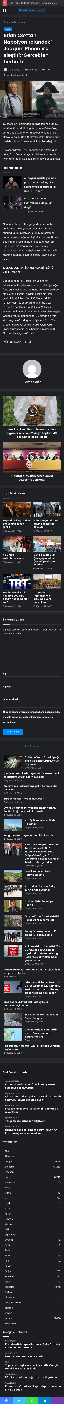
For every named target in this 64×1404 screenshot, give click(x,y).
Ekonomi (9, 1166)
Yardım (8, 1313)
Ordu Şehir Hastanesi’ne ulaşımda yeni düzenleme (42, 597)
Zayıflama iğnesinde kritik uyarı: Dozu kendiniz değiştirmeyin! (41, 1033)
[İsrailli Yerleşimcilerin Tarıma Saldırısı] (13, 876)
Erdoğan (9, 1172)
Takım (8, 1281)
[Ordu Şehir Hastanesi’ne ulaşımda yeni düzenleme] (47, 581)
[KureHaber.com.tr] (32, 10)
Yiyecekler (10, 1323)
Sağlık (8, 1271)
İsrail (7, 1203)
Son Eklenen (32, 746)
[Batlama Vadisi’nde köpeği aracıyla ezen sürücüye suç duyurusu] (13, 762)
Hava (7, 1187)
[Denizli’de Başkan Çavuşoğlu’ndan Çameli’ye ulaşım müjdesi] (47, 544)
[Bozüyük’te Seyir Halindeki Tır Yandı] (13, 825)
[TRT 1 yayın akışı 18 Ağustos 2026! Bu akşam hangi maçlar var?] (17, 581)
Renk (7, 1255)
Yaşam (21, 22)
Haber (8, 1177)
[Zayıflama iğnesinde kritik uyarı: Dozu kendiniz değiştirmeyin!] (13, 1034)
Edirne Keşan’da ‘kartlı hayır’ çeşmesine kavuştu (47, 524)
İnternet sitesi (10, 699)
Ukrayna (9, 1297)
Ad (5, 674)
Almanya (9, 1156)
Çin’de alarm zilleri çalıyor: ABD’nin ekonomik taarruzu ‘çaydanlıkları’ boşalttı (32, 775)
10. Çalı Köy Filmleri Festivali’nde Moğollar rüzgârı (38, 203)
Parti (7, 1245)
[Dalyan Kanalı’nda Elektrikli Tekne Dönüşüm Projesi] (13, 921)
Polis (7, 1250)
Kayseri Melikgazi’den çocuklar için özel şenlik (16, 524)
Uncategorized (13, 1302)
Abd (7, 1151)
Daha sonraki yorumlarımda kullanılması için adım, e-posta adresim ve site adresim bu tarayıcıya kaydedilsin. (32, 717)
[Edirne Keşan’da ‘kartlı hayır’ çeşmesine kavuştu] (47, 509)
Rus (7, 1260)
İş (5, 1198)
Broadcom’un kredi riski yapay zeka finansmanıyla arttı (26, 1003)
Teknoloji (9, 1286)
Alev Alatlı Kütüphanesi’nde (13, 556)
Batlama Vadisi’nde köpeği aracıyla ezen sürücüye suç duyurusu (42, 761)
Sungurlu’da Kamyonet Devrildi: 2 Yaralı (28, 835)
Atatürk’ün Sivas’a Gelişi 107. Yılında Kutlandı (40, 888)
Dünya (8, 1161)
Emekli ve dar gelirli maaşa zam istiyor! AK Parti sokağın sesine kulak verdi (30, 809)
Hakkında (10, 1182)
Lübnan (9, 1219)
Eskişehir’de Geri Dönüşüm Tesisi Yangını (41, 1016)
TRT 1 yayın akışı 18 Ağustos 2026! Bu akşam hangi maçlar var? (16, 597)
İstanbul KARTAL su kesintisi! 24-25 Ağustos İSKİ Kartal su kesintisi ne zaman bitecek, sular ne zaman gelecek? (42, 988)
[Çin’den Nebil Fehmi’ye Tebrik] (13, 906)
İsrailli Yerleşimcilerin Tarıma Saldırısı (38, 873)
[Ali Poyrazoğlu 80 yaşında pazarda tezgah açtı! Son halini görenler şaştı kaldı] (12, 182)
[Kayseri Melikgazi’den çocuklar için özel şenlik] (17, 509)
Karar (8, 1208)
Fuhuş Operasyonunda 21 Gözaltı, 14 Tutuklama (40, 933)
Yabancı (9, 1307)
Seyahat (9, 1276)
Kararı (8, 1213)
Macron (9, 1224)
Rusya (8, 1266)
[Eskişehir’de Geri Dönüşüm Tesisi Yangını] (13, 1019)
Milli (7, 1229)
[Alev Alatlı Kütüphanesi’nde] (17, 544)
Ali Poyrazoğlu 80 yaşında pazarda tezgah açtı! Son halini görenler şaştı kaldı (40, 182)
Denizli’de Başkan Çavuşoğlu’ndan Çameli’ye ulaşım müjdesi (44, 559)
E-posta (8, 686)
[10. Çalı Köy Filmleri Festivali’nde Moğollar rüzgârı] (12, 202)
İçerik (8, 1192)
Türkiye (9, 1292)
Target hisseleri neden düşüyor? (24, 798)
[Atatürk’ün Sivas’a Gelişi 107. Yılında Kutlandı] (13, 891)
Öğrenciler (10, 1234)
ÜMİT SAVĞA (14, 69)
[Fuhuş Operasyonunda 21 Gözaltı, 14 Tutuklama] (13, 936)
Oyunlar (9, 1239)
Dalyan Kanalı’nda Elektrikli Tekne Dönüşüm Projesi (42, 918)
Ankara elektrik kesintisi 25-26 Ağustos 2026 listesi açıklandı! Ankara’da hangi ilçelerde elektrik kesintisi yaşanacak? (42, 953)
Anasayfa (11, 22)
